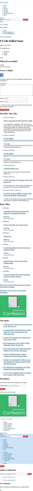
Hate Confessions (10, 117)
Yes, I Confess (4, 2)
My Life (6, 10)
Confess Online (8, 423)
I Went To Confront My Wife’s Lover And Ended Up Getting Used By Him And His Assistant (17, 362)
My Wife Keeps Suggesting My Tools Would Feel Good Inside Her (17, 368)
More (13, 132)
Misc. (5, 15)
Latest (5, 463)
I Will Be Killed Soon (11, 169)
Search (25, 19)
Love (5, 5)
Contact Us (7, 430)
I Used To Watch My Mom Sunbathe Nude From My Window (17, 276)
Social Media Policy (9, 428)
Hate (5, 7)
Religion (6, 11)
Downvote (7, 66)
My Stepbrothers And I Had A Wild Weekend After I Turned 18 (16, 344)
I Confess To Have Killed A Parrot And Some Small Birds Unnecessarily (18, 194)
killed (1, 57)
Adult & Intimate (8, 13)
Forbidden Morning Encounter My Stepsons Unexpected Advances (16, 212)
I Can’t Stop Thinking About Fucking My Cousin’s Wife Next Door (17, 374)
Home (5, 422)
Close (1, 434)
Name (2, 98)
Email (2, 101)
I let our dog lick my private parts (16, 225)
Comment (3, 84)
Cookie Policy (7, 427)
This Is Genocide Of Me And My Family (18, 121)
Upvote (2, 66)
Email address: (4, 385)
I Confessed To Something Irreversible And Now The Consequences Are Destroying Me (17, 332)
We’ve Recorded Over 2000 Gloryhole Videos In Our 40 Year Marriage (17, 350)
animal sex (7, 236)
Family (5, 8)
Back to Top (3, 433)
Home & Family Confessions (13, 190)
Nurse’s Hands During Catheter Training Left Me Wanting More (15, 355)
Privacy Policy (8, 425)
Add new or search (5, 474)
